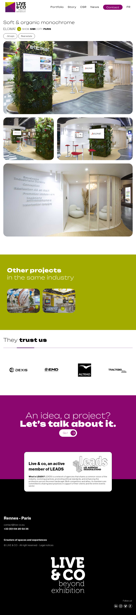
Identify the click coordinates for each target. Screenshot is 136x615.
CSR (83, 6)
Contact (112, 7)
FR (128, 6)
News (94, 6)
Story (72, 6)
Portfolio (57, 6)
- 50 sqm (10, 36)
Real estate (26, 36)
